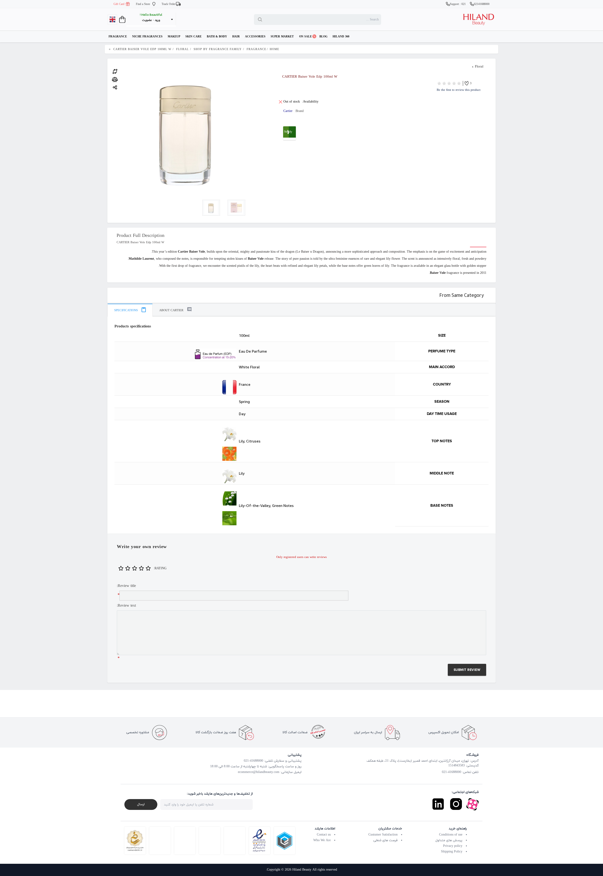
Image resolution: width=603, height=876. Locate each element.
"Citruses (176, 454)
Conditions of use (450, 834)
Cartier (288, 111)
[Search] (261, 19)
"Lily (176, 434)
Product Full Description (140, 235)
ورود (157, 20)
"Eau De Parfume (176, 354)
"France (176, 387)
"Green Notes (176, 518)
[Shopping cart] (121, 19)
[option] (211, 208)
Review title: (126, 586)
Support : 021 (458, 4)
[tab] (129, 310)
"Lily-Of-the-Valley (176, 498)
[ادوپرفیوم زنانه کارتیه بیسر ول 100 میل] (211, 208)
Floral (479, 66)
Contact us (324, 834)
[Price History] (115, 79)
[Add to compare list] (115, 71)
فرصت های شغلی (385, 840)
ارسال (141, 804)
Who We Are (322, 840)
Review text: (126, 605)
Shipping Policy (451, 851)
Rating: (160, 568)
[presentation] (129, 310)
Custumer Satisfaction (383, 834)
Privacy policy (452, 846)
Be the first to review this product (459, 90)
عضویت (147, 20)
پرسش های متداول (448, 840)
